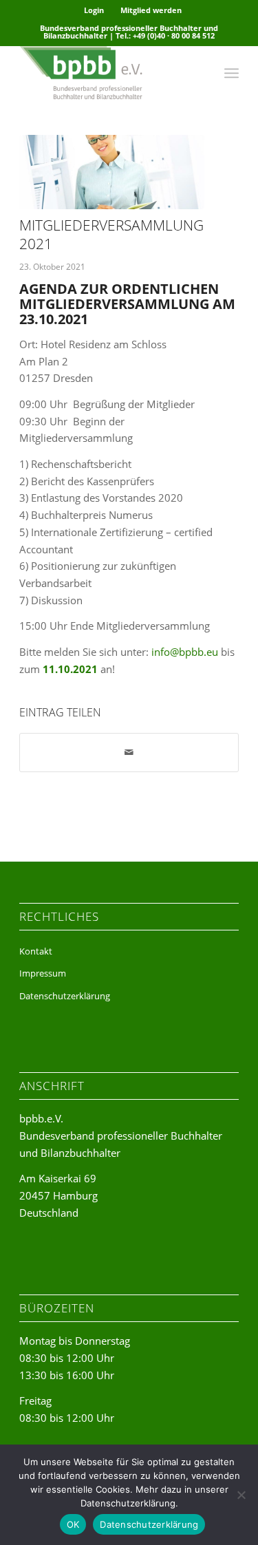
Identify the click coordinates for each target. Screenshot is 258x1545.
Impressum (42, 973)
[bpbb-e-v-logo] (107, 72)
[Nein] (241, 1495)
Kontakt (35, 951)
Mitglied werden (151, 10)
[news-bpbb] (111, 172)
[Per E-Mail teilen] (129, 752)
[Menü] (231, 72)
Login (94, 10)
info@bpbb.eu (184, 652)
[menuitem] (94, 10)
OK (73, 1524)
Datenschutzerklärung (64, 996)
